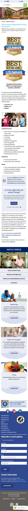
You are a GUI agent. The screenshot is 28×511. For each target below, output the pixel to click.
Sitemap (13, 498)
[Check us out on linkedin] (20, 411)
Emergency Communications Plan (8, 432)
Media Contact (4, 423)
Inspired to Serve (5, 417)
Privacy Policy (6, 498)
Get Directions (7, 485)
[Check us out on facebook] (8, 411)
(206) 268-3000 (20, 479)
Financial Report (4, 428)
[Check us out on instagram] (14, 411)
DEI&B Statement (5, 419)
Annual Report (4, 426)
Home (3, 21)
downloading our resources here (16, 183)
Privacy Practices (21, 498)
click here (12, 241)
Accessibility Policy (5, 430)
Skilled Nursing (10, 21)
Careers (3, 421)
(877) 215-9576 (22, 481)
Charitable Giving (5, 415)
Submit (5, 469)
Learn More (14, 318)
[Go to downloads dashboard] (4, 180)
